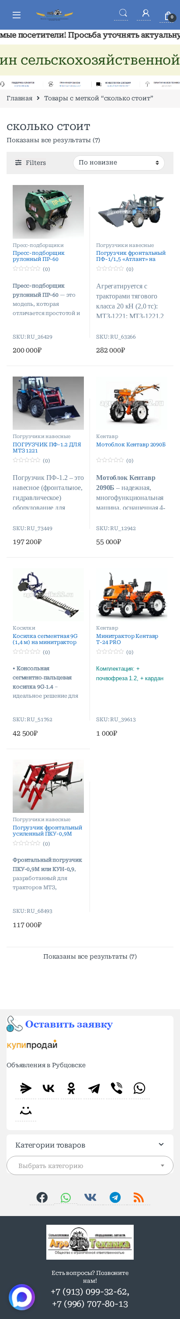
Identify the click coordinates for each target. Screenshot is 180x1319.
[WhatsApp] (139, 1088)
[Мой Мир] (25, 1110)
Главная (19, 98)
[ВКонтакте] (48, 1088)
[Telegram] (93, 1088)
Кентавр (107, 436)
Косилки (24, 628)
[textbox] (90, 1166)
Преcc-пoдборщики (38, 245)
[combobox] (90, 1165)
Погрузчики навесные (125, 245)
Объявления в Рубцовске (46, 1065)
